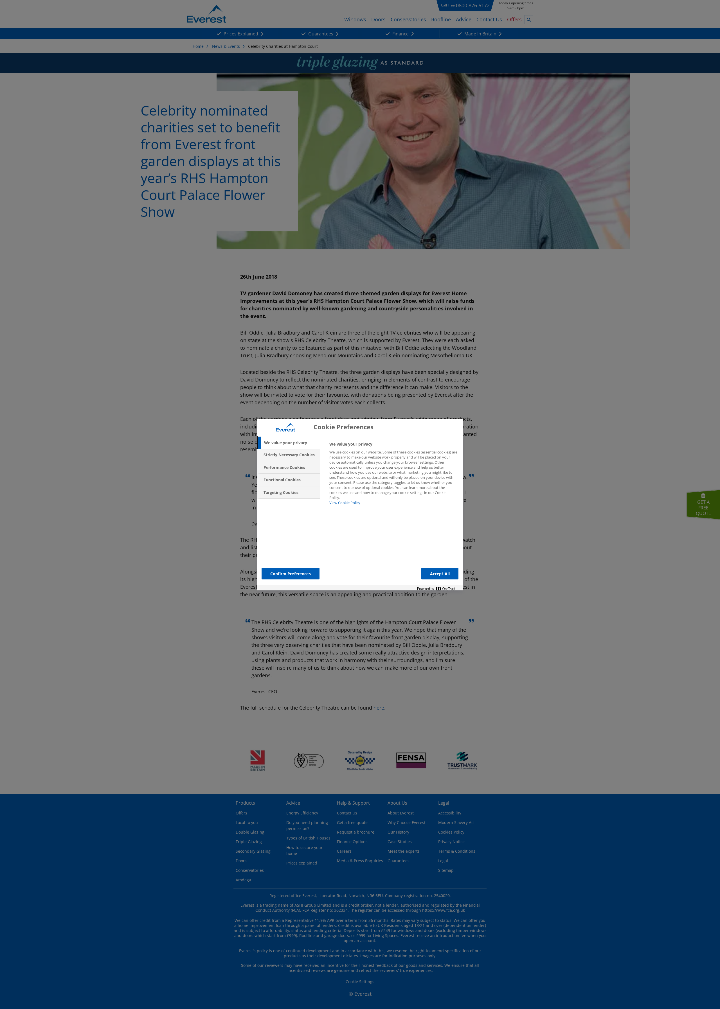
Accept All (440, 573)
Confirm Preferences (290, 573)
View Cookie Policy (344, 502)
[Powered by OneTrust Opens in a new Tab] (438, 589)
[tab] (289, 443)
